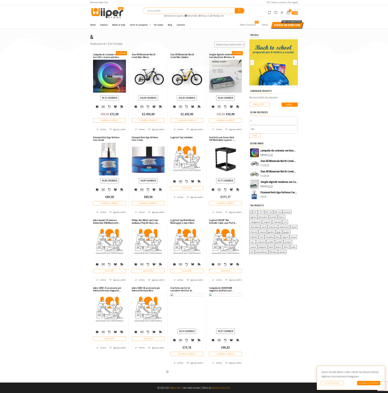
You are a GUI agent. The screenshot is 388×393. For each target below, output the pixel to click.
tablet (271, 247)
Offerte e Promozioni (249, 23)
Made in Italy (118, 24)
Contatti (181, 24)
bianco (281, 216)
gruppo (286, 231)
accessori (287, 211)
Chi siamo (158, 24)
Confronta (103, 129)
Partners (265, 24)
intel (261, 236)
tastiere (278, 247)
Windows (273, 252)
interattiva (269, 236)
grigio (279, 231)
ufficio (286, 247)
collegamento (255, 221)
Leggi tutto (187, 188)
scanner (253, 247)
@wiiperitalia (192, 15)
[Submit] (239, 10)
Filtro (255, 135)
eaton (264, 226)
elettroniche (284, 226)
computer (267, 221)
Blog (170, 24)
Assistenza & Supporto (175, 15)
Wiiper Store (175, 388)
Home (93, 24)
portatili (279, 242)
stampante (262, 247)
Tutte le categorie (139, 24)
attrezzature (263, 216)
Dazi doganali (293, 2)
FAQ (268, 2)
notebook (261, 242)
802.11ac (269, 211)
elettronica (273, 226)
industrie (253, 236)
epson (293, 226)
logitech (285, 236)
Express (104, 24)
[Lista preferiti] (276, 12)
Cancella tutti (258, 104)
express (263, 231)
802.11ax (278, 211)
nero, (252, 242)
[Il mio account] (282, 12)
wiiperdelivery (261, 252)
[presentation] (252, 62)
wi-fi (252, 252)
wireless (282, 252)
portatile (270, 242)
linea (277, 236)
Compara (288, 104)
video (293, 247)
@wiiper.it (205, 15)
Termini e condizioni (278, 2)
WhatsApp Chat (218, 15)
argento (253, 216)
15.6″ (261, 211)
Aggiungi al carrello (109, 120)
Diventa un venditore (287, 25)
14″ (255, 211)
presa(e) (288, 242)
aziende (273, 216)
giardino (271, 231)
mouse (293, 236)
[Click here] (273, 62)
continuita (277, 221)
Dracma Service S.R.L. (221, 388)
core (285, 221)
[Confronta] (269, 12)
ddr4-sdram (254, 226)
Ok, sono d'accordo (332, 383)
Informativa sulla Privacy (369, 383)
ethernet (253, 231)
